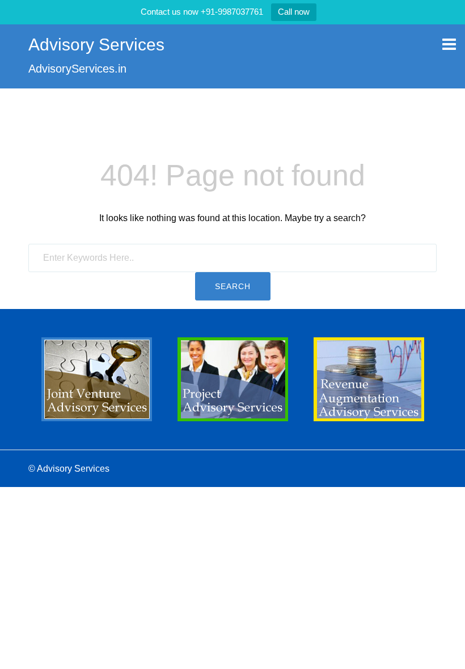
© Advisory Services (68, 468)
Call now (294, 11)
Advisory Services (96, 44)
